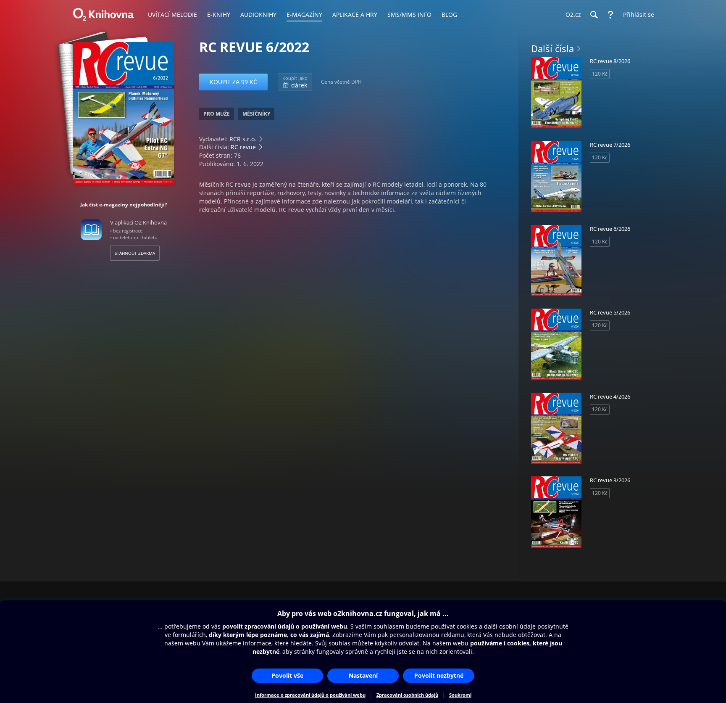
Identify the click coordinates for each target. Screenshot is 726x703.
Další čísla (552, 48)
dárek (295, 82)
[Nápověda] (610, 14)
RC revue (243, 147)
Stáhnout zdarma (135, 253)
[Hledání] (593, 14)
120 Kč (600, 73)
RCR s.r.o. (242, 139)
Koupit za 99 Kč (233, 82)
